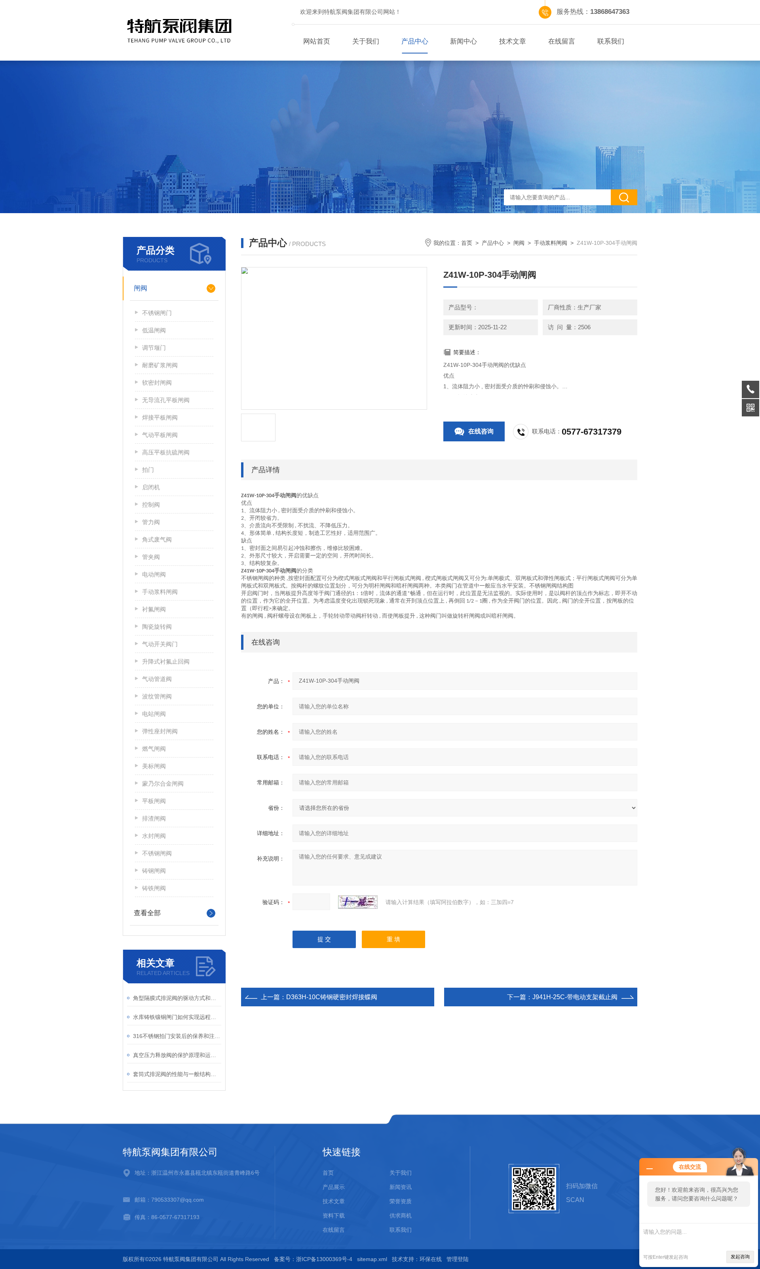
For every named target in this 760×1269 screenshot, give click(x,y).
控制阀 (151, 504)
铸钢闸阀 (154, 870)
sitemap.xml (372, 1259)
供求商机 (401, 1215)
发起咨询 (740, 1256)
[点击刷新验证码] (358, 902)
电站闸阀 (154, 713)
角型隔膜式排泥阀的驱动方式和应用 (177, 998)
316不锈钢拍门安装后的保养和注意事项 (177, 1036)
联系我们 (610, 41)
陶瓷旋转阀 (157, 626)
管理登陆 (457, 1259)
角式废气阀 (157, 539)
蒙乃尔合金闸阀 (163, 783)
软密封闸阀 (157, 382)
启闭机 (151, 487)
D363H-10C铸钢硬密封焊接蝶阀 (331, 997)
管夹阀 (151, 556)
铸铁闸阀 (154, 888)
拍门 (148, 469)
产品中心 (414, 41)
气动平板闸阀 (160, 434)
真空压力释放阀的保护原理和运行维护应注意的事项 (177, 1055)
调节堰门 (154, 347)
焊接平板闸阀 (160, 417)
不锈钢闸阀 (157, 853)
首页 (466, 243)
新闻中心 (463, 41)
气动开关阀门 (160, 644)
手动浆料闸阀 (160, 591)
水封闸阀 (154, 835)
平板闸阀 (154, 801)
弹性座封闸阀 (160, 731)
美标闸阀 (154, 766)
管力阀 (151, 522)
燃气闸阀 (154, 748)
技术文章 (512, 41)
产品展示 (334, 1187)
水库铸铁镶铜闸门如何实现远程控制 (177, 1017)
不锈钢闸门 (157, 312)
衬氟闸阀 (154, 609)
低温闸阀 (154, 330)
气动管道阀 (157, 679)
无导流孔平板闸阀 (166, 400)
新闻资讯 (401, 1187)
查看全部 (147, 913)
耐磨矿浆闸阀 (160, 365)
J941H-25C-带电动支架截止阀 (575, 997)
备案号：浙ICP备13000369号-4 (313, 1259)
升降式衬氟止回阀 (166, 661)
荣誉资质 (401, 1201)
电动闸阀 (154, 574)
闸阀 (140, 288)
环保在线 (431, 1259)
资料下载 (334, 1215)
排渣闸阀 (154, 818)
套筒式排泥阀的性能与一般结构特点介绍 (177, 1074)
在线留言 (561, 41)
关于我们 (365, 41)
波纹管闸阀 (157, 696)
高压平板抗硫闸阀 (166, 452)
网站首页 (316, 41)
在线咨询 (481, 431)
